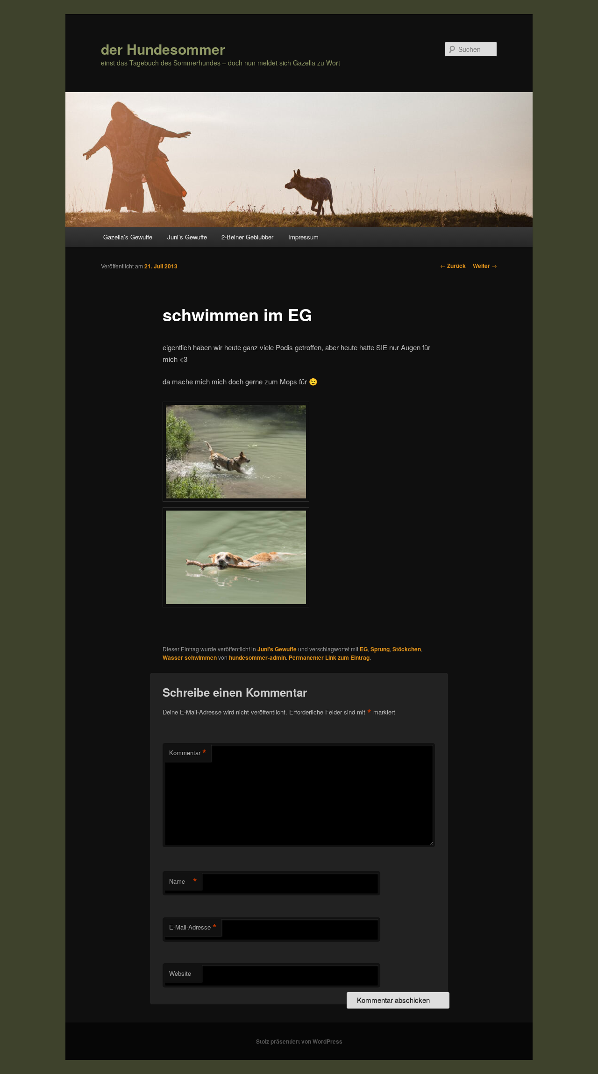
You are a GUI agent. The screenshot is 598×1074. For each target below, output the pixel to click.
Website (180, 973)
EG (364, 649)
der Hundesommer (163, 49)
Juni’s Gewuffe (187, 236)
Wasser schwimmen (190, 657)
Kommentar (187, 752)
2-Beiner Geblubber (247, 236)
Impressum (303, 236)
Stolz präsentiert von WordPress (299, 1041)
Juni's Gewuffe (277, 649)
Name (183, 881)
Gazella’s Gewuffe (127, 236)
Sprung (380, 649)
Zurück (453, 265)
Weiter (485, 265)
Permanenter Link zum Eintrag (329, 657)
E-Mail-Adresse (193, 927)
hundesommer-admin (257, 657)
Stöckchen (406, 649)
